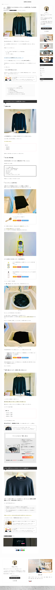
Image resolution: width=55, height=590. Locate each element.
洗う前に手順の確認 (12, 90)
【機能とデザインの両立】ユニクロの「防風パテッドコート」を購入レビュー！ (23, 522)
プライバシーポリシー (24, 587)
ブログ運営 (42, 68)
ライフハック (14, 10)
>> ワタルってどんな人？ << (46, 26)
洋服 (29, 578)
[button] (16, 550)
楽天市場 (19, 220)
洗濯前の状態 (11, 89)
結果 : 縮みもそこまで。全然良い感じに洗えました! (17, 92)
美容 (35, 578)
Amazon (15, 220)
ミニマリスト (43, 70)
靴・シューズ (41, 578)
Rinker (16, 264)
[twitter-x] (45, 31)
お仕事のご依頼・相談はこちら (46, 28)
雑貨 (37, 578)
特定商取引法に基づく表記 (30, 587)
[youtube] (47, 31)
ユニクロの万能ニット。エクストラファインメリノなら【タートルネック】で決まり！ (23, 78)
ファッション (11, 10)
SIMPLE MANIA (27, 1)
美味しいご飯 (32, 578)
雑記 (41, 75)
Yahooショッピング (25, 220)
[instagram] (46, 31)
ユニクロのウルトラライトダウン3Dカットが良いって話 (21, 427)
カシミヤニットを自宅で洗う (14, 91)
